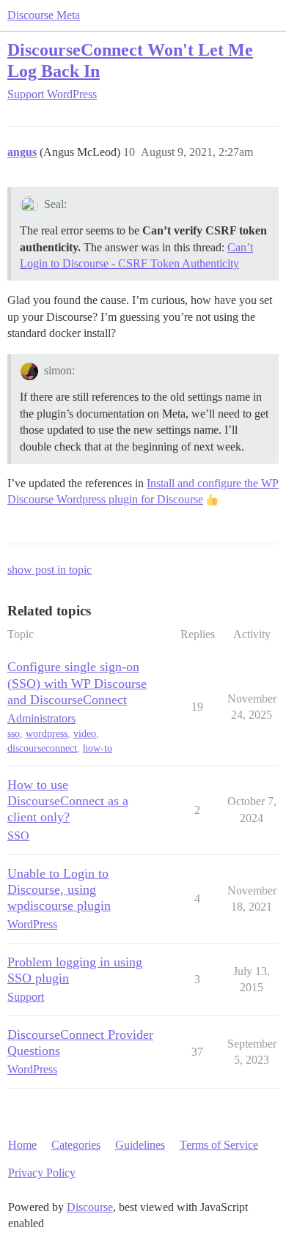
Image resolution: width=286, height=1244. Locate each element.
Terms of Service (219, 1145)
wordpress (46, 733)
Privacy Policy (42, 1172)
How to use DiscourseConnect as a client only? (67, 800)
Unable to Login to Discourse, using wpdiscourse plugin (59, 889)
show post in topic (49, 569)
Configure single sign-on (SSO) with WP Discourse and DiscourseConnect (77, 682)
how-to (97, 748)
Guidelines (140, 1145)
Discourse (90, 1207)
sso (13, 733)
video (84, 733)
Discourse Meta (43, 15)
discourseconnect (42, 748)
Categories (75, 1145)
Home (22, 1145)
